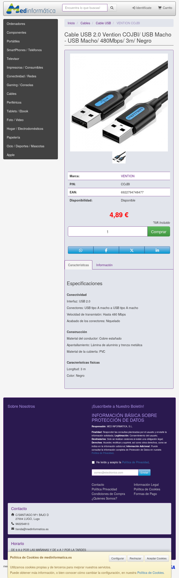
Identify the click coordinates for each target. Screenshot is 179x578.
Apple (11, 155)
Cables (11, 93)
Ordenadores (16, 23)
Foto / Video (15, 120)
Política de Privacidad (103, 453)
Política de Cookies (150, 572)
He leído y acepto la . (123, 462)
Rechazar (135, 558)
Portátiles (13, 41)
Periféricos (14, 102)
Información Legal (146, 484)
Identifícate (143, 7)
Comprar (158, 231)
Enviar (144, 472)
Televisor (13, 58)
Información (104, 265)
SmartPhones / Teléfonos (24, 50)
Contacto (98, 484)
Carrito (167, 7)
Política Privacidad (104, 489)
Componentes (16, 32)
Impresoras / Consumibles (25, 67)
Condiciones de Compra (108, 493)
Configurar (117, 558)
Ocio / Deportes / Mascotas (25, 146)
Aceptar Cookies (157, 558)
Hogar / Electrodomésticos (25, 128)
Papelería (13, 137)
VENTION (127, 176)
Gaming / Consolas (20, 85)
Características (78, 265)
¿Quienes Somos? (104, 498)
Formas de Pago (145, 493)
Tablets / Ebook (17, 111)
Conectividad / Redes (21, 76)
